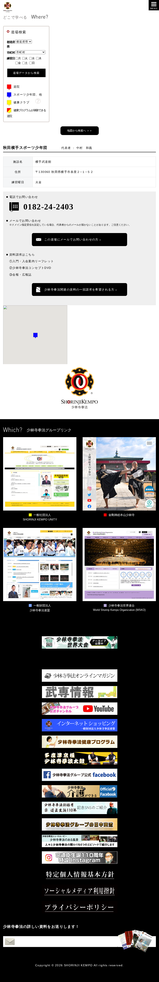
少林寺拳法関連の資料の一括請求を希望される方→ (81, 289)
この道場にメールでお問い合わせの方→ (73, 239)
